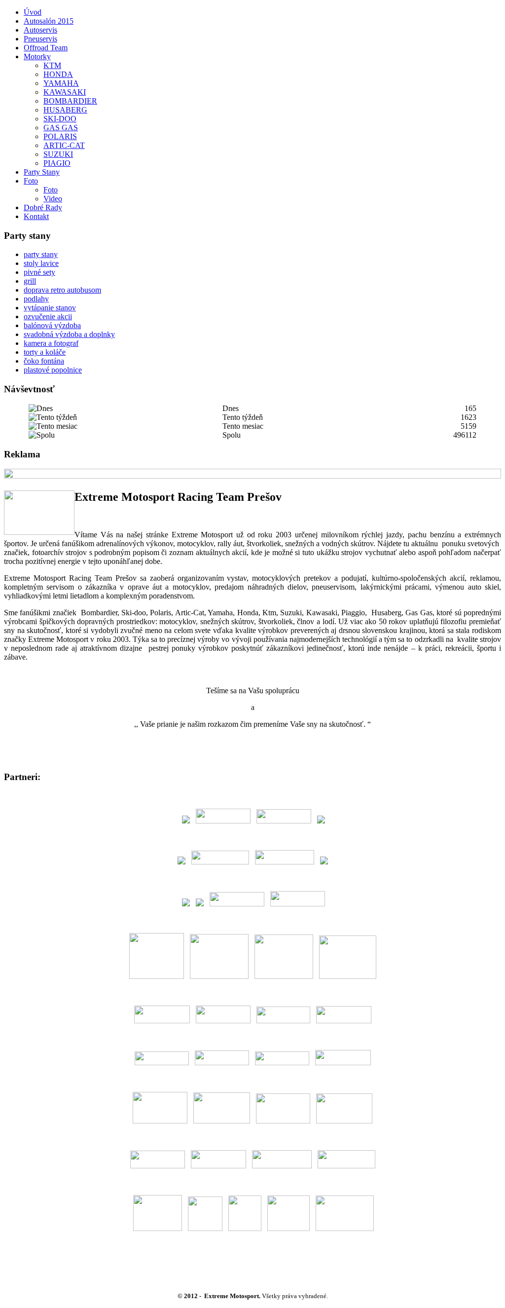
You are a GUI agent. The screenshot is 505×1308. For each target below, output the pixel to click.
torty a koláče (45, 352)
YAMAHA (61, 83)
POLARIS (60, 136)
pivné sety (39, 272)
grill (30, 281)
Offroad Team (46, 47)
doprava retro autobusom (62, 290)
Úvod (32, 12)
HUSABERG (65, 110)
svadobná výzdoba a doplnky (69, 334)
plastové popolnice (53, 370)
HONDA (58, 74)
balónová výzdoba (52, 325)
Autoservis (40, 30)
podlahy (36, 299)
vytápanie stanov (50, 307)
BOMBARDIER (70, 101)
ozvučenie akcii (48, 316)
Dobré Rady (43, 207)
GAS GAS (60, 127)
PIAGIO (57, 163)
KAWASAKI (64, 92)
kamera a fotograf (51, 343)
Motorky (37, 56)
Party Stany (42, 172)
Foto (31, 181)
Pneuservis (40, 39)
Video (52, 198)
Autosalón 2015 (48, 21)
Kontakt (36, 216)
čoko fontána (44, 361)
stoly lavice (41, 263)
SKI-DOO (59, 118)
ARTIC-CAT (64, 145)
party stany (41, 254)
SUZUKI (58, 154)
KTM (52, 65)
